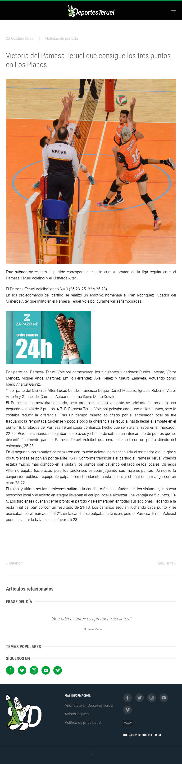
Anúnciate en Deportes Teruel (89, 705)
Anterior (15, 563)
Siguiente (166, 563)
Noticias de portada (61, 38)
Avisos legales (77, 714)
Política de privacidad (83, 722)
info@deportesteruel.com (142, 735)
